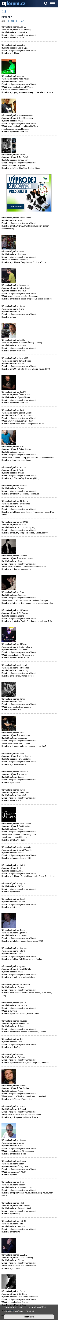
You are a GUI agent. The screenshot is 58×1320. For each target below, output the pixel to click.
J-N (12, 21)
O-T (17, 21)
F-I (8, 21)
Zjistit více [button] (31, 1311)
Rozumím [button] (29, 1317)
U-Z (22, 21)
